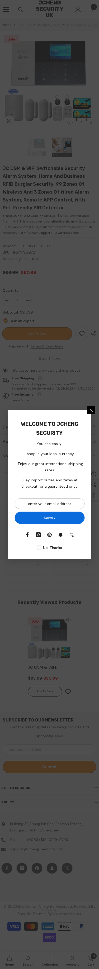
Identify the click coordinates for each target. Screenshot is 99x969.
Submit (49, 518)
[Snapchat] (60, 534)
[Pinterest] (49, 534)
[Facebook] (27, 534)
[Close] (91, 410)
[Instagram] (38, 534)
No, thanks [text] (52, 547)
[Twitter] (71, 534)
